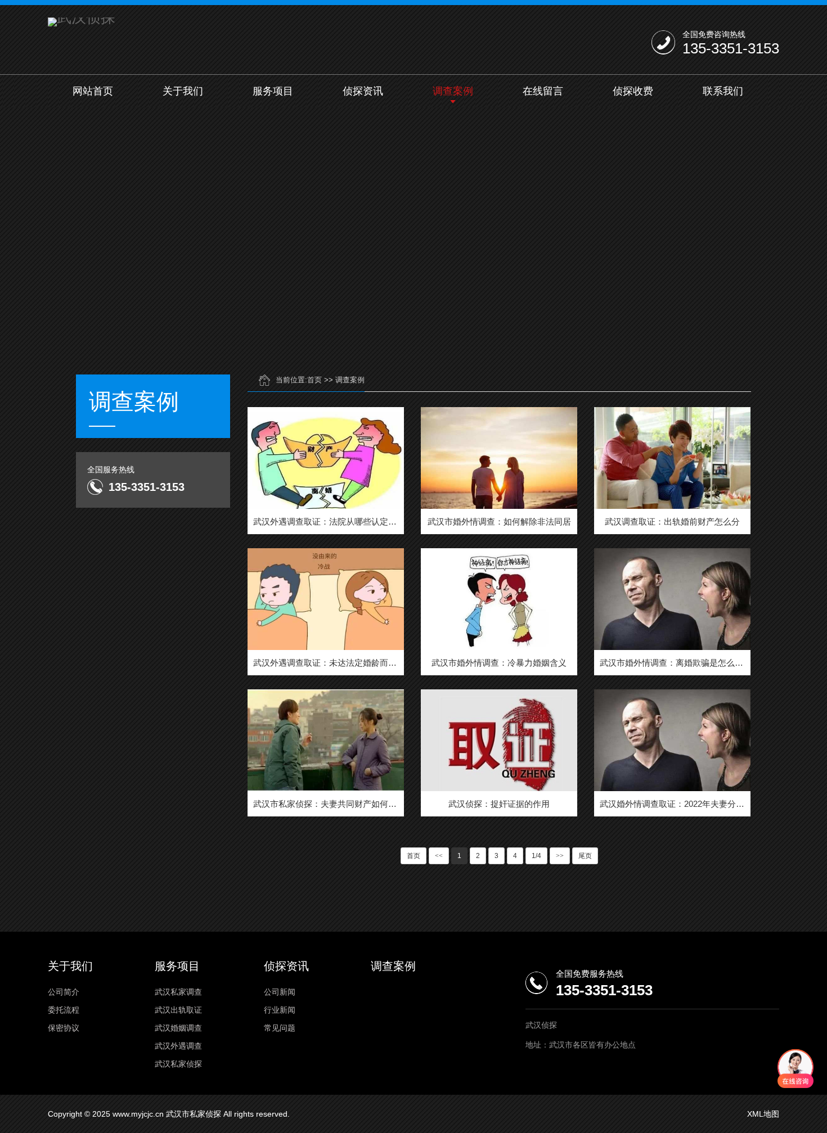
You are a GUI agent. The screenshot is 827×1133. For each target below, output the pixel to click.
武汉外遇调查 (178, 1045)
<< (439, 856)
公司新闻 (279, 991)
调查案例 (453, 91)
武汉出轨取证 (178, 1009)
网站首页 (93, 91)
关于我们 (183, 91)
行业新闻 (279, 1009)
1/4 (536, 856)
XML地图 (763, 1113)
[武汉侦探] (81, 21)
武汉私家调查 (178, 991)
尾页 (585, 856)
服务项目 (273, 91)
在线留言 (543, 91)
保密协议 (63, 1027)
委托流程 (63, 1009)
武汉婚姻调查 (178, 1027)
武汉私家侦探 (178, 1063)
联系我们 (723, 91)
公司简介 (63, 991)
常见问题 (279, 1027)
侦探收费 (633, 91)
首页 (314, 380)
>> (560, 856)
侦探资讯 (363, 91)
